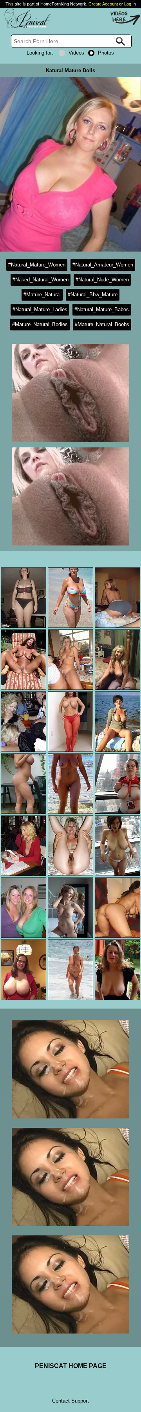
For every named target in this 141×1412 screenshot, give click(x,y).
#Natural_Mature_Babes (101, 309)
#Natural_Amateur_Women (102, 265)
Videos (76, 53)
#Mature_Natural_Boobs (102, 324)
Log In (130, 4)
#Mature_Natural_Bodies (40, 324)
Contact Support (70, 1401)
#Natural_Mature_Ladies (40, 309)
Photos (106, 53)
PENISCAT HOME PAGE (71, 1366)
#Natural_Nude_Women (102, 280)
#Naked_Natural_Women (41, 280)
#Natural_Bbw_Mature (93, 294)
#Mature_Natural (42, 294)
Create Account (103, 4)
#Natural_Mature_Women (36, 265)
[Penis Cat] (25, 27)
